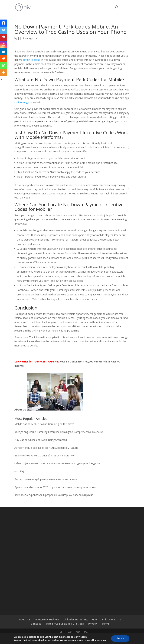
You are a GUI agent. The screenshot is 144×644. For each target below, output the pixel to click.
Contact (36, 623)
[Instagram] (3, 44)
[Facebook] (3, 23)
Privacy (92, 623)
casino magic (21, 102)
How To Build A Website (106, 619)
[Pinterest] (3, 37)
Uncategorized (30, 38)
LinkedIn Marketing (75, 619)
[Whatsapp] (3, 65)
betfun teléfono (31, 59)
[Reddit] (3, 58)
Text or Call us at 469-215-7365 (64, 623)
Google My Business (47, 619)
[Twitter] (3, 30)
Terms (105, 623)
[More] (3, 72)
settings (101, 640)
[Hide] (1, 79)
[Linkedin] (3, 51)
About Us (24, 619)
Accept (120, 638)
